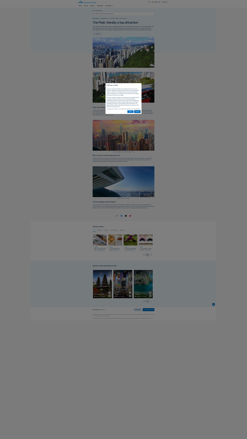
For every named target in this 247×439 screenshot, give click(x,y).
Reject (130, 111)
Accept (137, 111)
